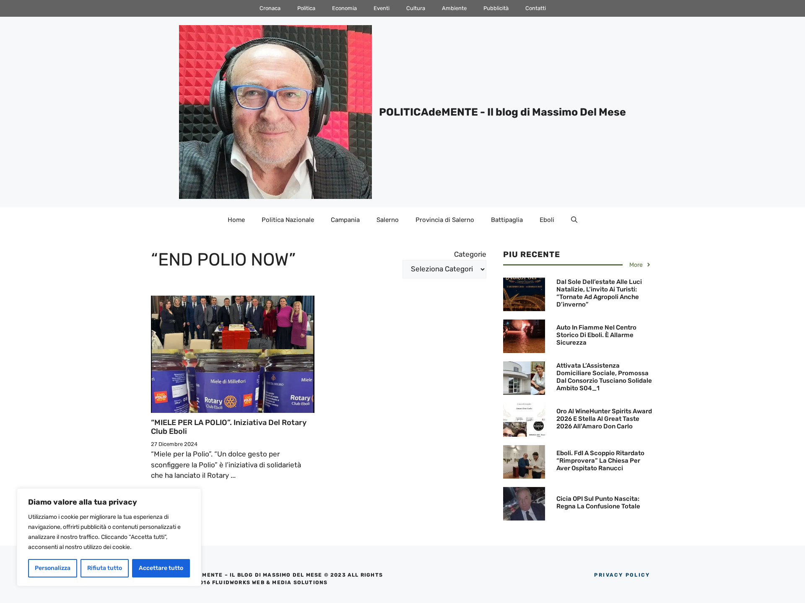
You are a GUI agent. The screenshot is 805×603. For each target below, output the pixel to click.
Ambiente (454, 8)
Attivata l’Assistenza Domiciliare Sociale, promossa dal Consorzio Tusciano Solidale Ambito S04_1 (604, 377)
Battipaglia (507, 220)
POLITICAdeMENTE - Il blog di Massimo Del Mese (502, 112)
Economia (344, 8)
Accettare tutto (161, 568)
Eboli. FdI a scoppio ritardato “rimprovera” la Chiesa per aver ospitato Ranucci (600, 460)
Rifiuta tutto (104, 568)
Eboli (547, 220)
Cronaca (270, 8)
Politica (306, 8)
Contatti (535, 8)
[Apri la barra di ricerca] (574, 219)
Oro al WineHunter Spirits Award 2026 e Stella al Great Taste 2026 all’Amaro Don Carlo (604, 418)
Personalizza (52, 568)
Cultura (415, 8)
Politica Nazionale (288, 220)
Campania (345, 220)
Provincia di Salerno (444, 220)
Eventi (382, 8)
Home (236, 220)
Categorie (470, 254)
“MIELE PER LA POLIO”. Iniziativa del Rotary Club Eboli (228, 427)
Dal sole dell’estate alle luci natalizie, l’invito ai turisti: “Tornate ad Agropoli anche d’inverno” (599, 293)
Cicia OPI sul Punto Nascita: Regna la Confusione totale (598, 502)
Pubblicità (496, 8)
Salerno (388, 220)
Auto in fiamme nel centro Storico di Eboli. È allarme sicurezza (596, 335)
